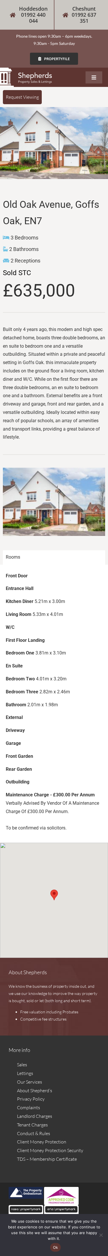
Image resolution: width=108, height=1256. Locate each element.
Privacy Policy (31, 1099)
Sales (22, 1064)
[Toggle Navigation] (94, 77)
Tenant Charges (32, 1125)
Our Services (29, 1082)
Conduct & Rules (33, 1133)
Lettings (25, 1073)
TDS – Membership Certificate (47, 1159)
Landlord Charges (34, 1116)
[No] (101, 1235)
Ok (55, 1247)
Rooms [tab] (13, 557)
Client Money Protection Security (50, 1150)
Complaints (28, 1107)
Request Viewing (22, 97)
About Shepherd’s (34, 1090)
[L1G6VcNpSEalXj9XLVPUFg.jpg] (54, 143)
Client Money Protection (41, 1142)
